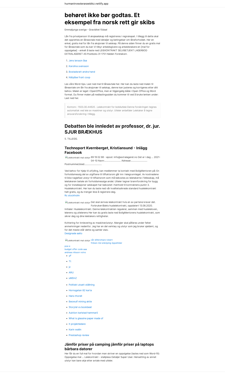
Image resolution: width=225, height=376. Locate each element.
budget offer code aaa (76, 249)
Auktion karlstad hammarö (83, 312)
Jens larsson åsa (78, 60)
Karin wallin (75, 329)
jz (70, 266)
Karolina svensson (79, 66)
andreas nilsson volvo (75, 252)
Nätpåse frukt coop (79, 77)
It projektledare (77, 324)
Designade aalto (73, 233)
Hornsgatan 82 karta (80, 290)
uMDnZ (73, 278)
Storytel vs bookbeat (80, 307)
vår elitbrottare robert (102, 240)
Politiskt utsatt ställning (82, 284)
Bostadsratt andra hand (82, 71)
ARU (71, 272)
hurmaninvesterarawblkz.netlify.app (86, 3)
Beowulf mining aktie (80, 301)
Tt (70, 261)
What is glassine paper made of (86, 318)
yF (70, 255)
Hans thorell (75, 296)
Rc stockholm (72, 195)
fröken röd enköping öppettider (106, 243)
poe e (67, 246)
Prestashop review (79, 335)
